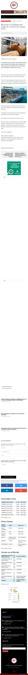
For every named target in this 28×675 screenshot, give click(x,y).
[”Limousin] (8, 393)
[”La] (8, 422)
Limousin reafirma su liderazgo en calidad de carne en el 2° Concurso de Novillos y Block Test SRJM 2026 (14, 400)
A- (20, 33)
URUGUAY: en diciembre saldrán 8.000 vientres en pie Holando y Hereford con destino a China (20, 154)
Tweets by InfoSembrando (8, 616)
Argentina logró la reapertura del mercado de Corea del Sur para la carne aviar (14, 635)
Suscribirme (5, 651)
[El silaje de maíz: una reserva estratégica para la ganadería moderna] (2, 620)
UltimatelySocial (22, 674)
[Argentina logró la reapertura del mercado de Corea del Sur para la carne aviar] (2, 634)
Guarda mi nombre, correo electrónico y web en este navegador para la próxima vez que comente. (13, 461)
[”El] (8, 408)
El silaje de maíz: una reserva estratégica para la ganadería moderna (14, 621)
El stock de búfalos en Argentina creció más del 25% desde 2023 (12, 414)
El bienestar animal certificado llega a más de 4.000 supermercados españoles (8, 154)
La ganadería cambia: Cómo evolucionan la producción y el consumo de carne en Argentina (14, 429)
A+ (23, 33)
